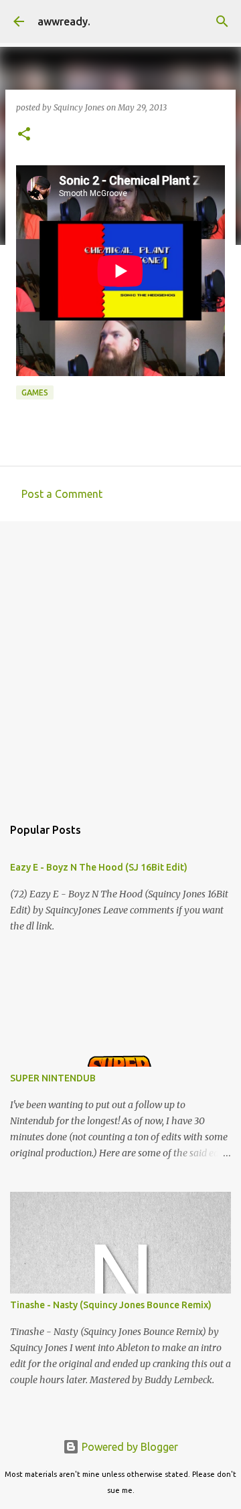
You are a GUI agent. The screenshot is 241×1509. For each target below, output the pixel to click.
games (34, 392)
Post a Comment (61, 494)
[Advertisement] (120, 661)
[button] (24, 135)
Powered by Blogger (128, 1447)
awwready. (63, 21)
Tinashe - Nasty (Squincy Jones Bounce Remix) (111, 1305)
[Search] (222, 21)
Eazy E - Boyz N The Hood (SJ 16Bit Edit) (98, 867)
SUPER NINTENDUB (53, 1078)
